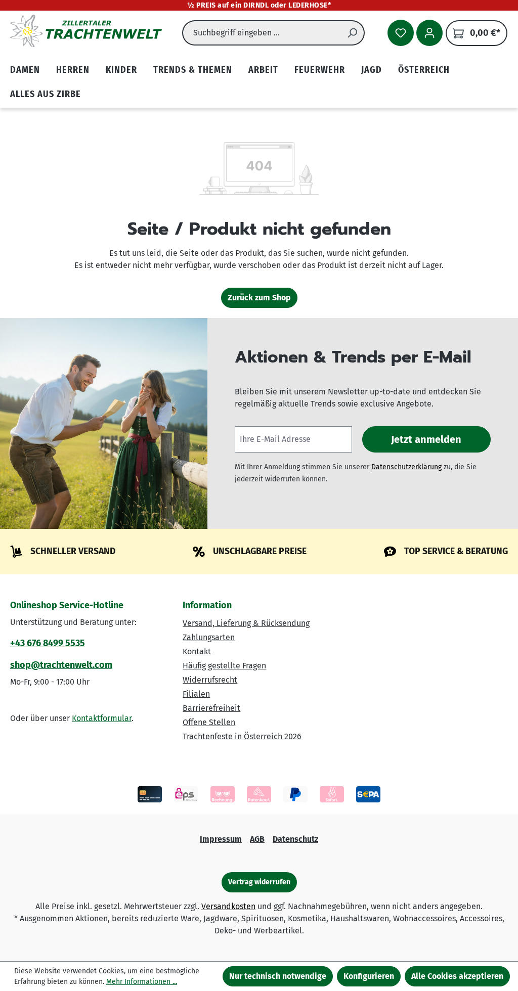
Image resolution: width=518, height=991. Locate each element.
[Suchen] (352, 33)
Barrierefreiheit (211, 708)
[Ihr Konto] (429, 33)
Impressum (221, 839)
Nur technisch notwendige (277, 976)
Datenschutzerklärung (406, 467)
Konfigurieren (368, 976)
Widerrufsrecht (210, 680)
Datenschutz (295, 839)
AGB (257, 839)
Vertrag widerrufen (259, 882)
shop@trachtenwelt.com (61, 664)
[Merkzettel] (400, 33)
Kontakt (197, 651)
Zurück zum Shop (259, 297)
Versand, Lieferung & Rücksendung (246, 623)
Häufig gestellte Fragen (224, 665)
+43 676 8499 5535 (47, 643)
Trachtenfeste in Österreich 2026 (242, 736)
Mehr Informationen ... (141, 981)
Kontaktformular (102, 718)
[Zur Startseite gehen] (86, 31)
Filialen (196, 694)
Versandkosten (228, 906)
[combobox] (261, 33)
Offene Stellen (209, 722)
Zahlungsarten (209, 637)
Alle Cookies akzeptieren (457, 976)
